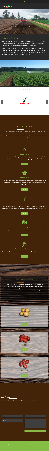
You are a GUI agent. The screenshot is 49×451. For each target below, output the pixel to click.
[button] (2, 102)
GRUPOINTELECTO (29, 446)
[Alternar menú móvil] (46, 7)
